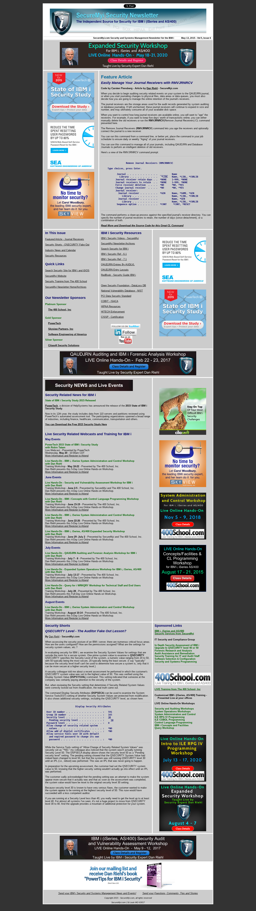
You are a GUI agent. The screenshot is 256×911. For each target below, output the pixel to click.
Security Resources (56, 255)
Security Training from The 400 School (66, 281)
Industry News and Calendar (60, 250)
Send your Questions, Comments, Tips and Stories (170, 893)
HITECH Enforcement (113, 311)
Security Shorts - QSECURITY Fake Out (67, 244)
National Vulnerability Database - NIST (122, 290)
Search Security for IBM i (115, 248)
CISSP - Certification (112, 317)
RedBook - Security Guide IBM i (118, 275)
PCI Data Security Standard (116, 296)
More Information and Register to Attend (66, 455)
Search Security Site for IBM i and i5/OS (67, 270)
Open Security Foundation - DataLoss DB (123, 285)
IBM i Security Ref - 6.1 (114, 254)
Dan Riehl (54, 636)
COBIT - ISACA (109, 301)
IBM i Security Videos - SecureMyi (120, 238)
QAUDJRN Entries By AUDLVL (118, 264)
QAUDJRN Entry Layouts (115, 269)
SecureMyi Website (55, 276)
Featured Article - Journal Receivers (64, 239)
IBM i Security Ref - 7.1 (114, 259)
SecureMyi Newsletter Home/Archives (65, 287)
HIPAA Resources (111, 306)
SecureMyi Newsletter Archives (118, 243)
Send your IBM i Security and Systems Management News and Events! (97, 893)
